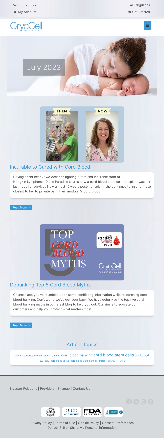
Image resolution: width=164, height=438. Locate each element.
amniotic (38, 355)
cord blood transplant (82, 360)
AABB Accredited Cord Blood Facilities (72, 412)
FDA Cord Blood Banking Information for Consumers (93, 412)
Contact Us (81, 388)
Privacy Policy (41, 423)
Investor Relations (23, 388)
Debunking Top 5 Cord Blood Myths (50, 285)
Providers (47, 388)
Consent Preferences (118, 423)
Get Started (140, 12)
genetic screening (116, 361)
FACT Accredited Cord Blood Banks (51, 412)
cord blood (51, 355)
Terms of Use (65, 423)
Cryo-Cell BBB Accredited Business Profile (114, 412)
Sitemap (63, 388)
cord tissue (101, 360)
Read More (19, 207)
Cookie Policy (88, 423)
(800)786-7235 (29, 5)
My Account (26, 12)
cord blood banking (76, 355)
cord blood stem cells (113, 355)
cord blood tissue (59, 360)
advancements (24, 355)
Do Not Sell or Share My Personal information (82, 428)
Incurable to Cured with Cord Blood (50, 167)
